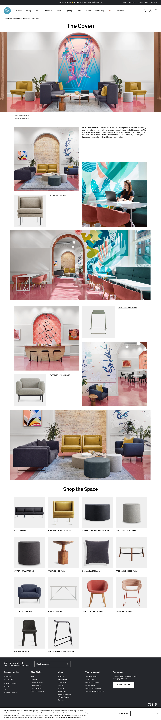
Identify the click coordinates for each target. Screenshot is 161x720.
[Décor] (79, 11)
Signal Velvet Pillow (91, 571)
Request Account (91, 676)
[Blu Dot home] (7, 10)
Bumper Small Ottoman (126, 531)
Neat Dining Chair (21, 651)
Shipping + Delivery (10, 683)
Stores (140, 2)
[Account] (150, 10)
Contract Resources (92, 682)
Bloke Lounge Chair (58, 195)
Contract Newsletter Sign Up (94, 691)
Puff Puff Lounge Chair (60, 375)
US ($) (154, 3)
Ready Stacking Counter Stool (61, 651)
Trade (124, 2)
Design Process (63, 679)
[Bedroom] (48, 11)
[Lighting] (69, 11)
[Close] (157, 713)
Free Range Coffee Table (127, 571)
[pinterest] (155, 705)
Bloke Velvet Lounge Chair (59, 531)
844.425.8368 (8, 679)
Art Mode (34, 679)
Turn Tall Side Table (57, 571)
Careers (61, 700)
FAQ (5, 689)
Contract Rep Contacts (93, 688)
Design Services (36, 688)
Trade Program (90, 679)
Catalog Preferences (10, 692)
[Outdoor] (19, 11)
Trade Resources (10, 18)
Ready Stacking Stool (127, 307)
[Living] (28, 11)
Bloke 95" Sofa (20, 531)
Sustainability (62, 682)
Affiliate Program (64, 697)
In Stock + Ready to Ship (95, 10)
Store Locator (123, 685)
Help (146, 2)
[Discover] (120, 11)
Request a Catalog (37, 682)
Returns (6, 686)
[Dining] (38, 11)
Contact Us (7, 676)
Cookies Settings (123, 713)
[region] (80, 713)
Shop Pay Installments (38, 691)
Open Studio (62, 691)
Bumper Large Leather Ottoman (95, 531)
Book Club (61, 688)
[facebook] (152, 705)
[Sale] (110, 11)
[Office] (59, 11)
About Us (61, 676)
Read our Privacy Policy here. (71, 717)
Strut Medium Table (56, 611)
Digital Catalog (36, 685)
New (32, 676)
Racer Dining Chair (124, 611)
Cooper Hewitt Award (65, 694)
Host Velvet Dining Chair (92, 611)
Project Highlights (23, 18)
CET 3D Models (90, 685)
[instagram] (149, 705)
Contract (132, 2)
